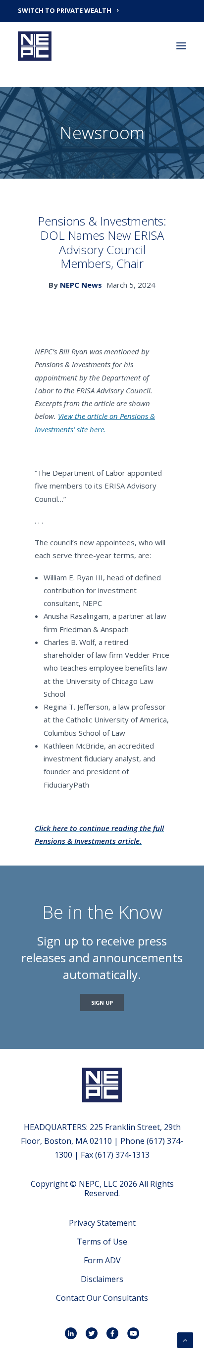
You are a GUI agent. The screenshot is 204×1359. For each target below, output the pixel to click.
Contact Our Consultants (102, 1297)
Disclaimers (102, 1279)
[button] (181, 46)
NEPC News (81, 285)
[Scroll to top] (185, 1339)
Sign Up (102, 1002)
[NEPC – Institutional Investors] (34, 46)
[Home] (102, 1084)
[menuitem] (102, 10)
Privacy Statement (102, 1222)
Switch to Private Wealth (64, 10)
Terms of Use (102, 1241)
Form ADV (102, 1260)
